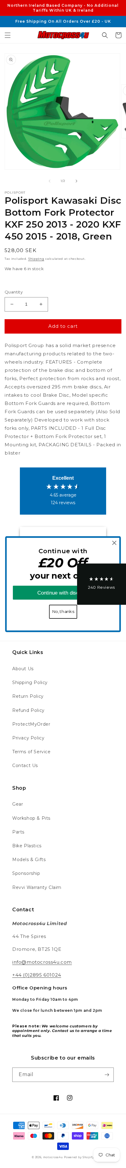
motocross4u (53, 1157)
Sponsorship (26, 873)
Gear (17, 804)
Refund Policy (28, 710)
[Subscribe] (106, 1075)
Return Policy (28, 696)
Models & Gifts (29, 859)
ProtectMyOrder (31, 724)
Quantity (14, 291)
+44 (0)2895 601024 (36, 975)
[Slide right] (76, 181)
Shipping (36, 259)
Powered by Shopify (79, 1157)
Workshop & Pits (31, 818)
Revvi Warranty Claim (36, 887)
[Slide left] (49, 181)
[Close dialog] (114, 542)
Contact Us (25, 765)
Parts (18, 832)
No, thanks (63, 611)
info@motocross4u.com (42, 962)
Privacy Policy (28, 738)
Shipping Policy (30, 682)
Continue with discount (63, 592)
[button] (7, 35)
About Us (23, 668)
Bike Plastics (27, 846)
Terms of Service (31, 751)
